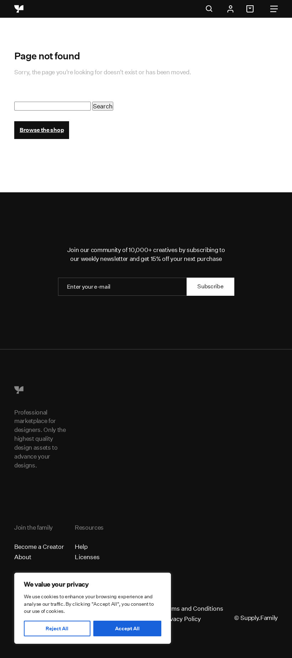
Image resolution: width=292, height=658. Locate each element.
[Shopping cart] (251, 8)
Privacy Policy (181, 618)
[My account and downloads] (230, 8)
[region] (92, 608)
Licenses (87, 557)
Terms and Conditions (192, 608)
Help (81, 546)
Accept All (127, 628)
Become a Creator (39, 546)
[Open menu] (274, 9)
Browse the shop (42, 130)
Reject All (57, 628)
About (22, 557)
